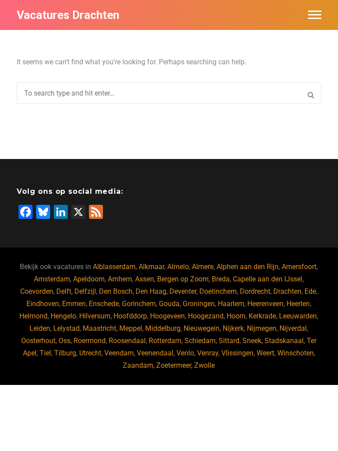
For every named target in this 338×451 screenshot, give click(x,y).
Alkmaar (151, 266)
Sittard (229, 340)
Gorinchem (139, 303)
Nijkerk (233, 328)
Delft (63, 291)
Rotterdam (165, 340)
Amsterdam (52, 279)
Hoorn (236, 316)
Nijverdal (293, 328)
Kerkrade (262, 316)
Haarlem (231, 303)
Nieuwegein (202, 328)
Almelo (178, 266)
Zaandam (138, 365)
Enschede (104, 303)
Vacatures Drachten (68, 15)
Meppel (130, 328)
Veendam (119, 353)
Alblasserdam (114, 266)
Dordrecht (255, 291)
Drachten (287, 291)
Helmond (33, 316)
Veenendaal (155, 353)
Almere (202, 266)
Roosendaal (127, 340)
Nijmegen (261, 328)
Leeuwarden (298, 316)
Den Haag (151, 291)
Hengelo (63, 316)
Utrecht (90, 353)
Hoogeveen (167, 316)
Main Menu (314, 15)
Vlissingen (237, 353)
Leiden (39, 328)
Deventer (182, 291)
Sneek (251, 340)
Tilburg (65, 353)
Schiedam (200, 340)
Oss (64, 340)
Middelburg (162, 328)
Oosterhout (38, 340)
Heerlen (298, 303)
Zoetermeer (173, 365)
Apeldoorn (89, 279)
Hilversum (94, 316)
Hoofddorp (130, 316)
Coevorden (36, 291)
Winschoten (295, 353)
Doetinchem (218, 291)
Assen (144, 279)
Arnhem (120, 279)
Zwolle (204, 365)
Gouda (169, 303)
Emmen (74, 303)
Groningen (199, 303)
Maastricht (99, 328)
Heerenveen (265, 303)
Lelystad (66, 328)
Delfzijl (85, 291)
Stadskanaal (284, 340)
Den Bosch (115, 291)
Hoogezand (206, 316)
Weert (265, 353)
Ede (310, 291)
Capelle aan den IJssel (267, 279)
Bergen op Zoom (183, 279)
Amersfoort (299, 266)
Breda (221, 279)
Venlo (185, 353)
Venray (207, 353)
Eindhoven (42, 303)
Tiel (45, 353)
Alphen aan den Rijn (248, 266)
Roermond (89, 340)
